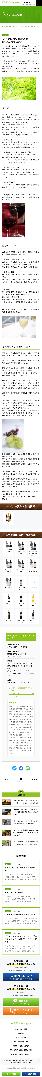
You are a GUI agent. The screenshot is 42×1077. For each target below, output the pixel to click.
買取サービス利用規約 (21, 1046)
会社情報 (21, 1033)
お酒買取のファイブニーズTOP (14, 26)
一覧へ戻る (21, 781)
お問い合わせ (21, 1037)
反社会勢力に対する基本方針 (21, 1050)
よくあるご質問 (21, 1029)
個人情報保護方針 (21, 1041)
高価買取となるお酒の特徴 (21, 1054)
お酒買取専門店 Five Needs (11, 2)
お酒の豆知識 (30, 26)
